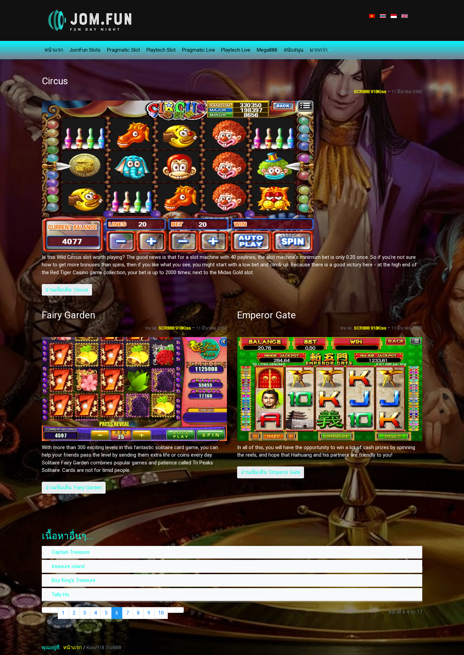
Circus (55, 81)
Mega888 (267, 50)
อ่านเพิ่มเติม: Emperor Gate (270, 472)
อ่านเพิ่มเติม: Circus (67, 290)
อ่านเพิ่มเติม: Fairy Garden (74, 487)
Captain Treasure (70, 552)
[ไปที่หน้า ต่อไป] (171, 610)
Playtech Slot (161, 50)
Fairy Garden (68, 315)
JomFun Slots (85, 50)
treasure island (67, 566)
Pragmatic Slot (123, 50)
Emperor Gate (266, 315)
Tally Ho (59, 594)
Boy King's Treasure (72, 580)
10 (161, 613)
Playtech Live (235, 50)
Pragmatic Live (198, 50)
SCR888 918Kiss (370, 91)
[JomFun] (89, 20)
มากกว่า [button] (318, 50)
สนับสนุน (293, 50)
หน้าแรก (53, 50)
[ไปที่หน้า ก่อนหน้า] (54, 610)
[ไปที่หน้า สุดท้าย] (180, 610)
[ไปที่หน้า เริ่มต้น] (46, 610)
